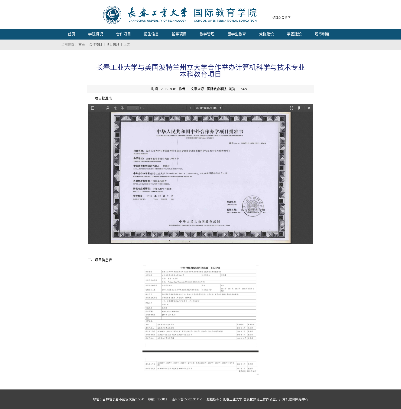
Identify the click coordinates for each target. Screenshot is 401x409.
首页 (71, 34)
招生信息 (151, 34)
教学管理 (207, 34)
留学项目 (179, 34)
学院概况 (95, 34)
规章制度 (322, 34)
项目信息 (112, 44)
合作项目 (123, 34)
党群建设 (266, 34)
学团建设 (294, 34)
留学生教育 (236, 34)
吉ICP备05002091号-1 (187, 399)
